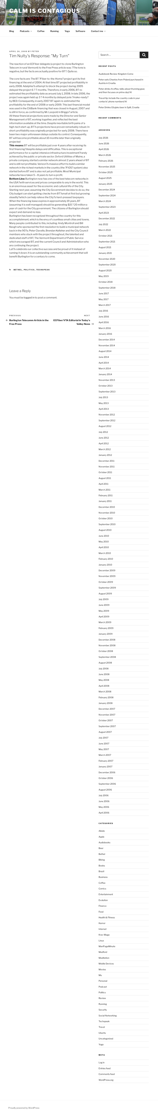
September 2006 (107, 783)
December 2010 (107, 507)
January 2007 (105, 766)
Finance (102, 906)
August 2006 (105, 789)
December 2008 (107, 639)
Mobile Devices (106, 963)
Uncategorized (106, 1038)
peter (35, 51)
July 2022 (103, 224)
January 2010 (105, 564)
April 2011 (103, 484)
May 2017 (103, 299)
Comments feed (107, 1074)
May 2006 (104, 807)
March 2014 (105, 368)
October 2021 (105, 235)
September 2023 (107, 207)
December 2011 (106, 461)
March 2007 (105, 755)
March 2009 (105, 622)
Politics (29, 270)
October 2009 (106, 582)
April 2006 (104, 812)
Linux (101, 940)
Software (80, 31)
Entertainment (106, 894)
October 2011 (105, 472)
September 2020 (107, 264)
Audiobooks (104, 842)
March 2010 (105, 553)
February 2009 (106, 628)
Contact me (97, 31)
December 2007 (107, 708)
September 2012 (107, 420)
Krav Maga (104, 934)
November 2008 (107, 645)
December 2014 (107, 339)
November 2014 (107, 345)
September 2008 (107, 657)
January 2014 (105, 374)
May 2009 (104, 611)
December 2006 (107, 772)
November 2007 (107, 714)
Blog (11, 31)
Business (103, 877)
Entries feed (104, 1068)
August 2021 (105, 247)
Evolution (103, 900)
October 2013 (105, 385)
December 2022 (107, 218)
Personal (103, 981)
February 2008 (106, 697)
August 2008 (105, 662)
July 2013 (103, 397)
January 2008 (105, 703)
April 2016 (104, 322)
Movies (102, 969)
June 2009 (104, 605)
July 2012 (103, 432)
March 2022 (105, 230)
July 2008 (103, 668)
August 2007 (105, 732)
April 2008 (104, 685)
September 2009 (107, 587)
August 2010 (105, 530)
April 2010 (104, 547)
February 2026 (106, 160)
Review (102, 998)
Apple (101, 836)
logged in (29, 297)
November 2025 (107, 166)
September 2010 (107, 524)
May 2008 (104, 680)
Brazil (101, 871)
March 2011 (104, 489)
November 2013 (107, 380)
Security (103, 1009)
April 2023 (104, 212)
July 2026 (103, 137)
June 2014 (104, 357)
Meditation (104, 958)
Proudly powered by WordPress (23, 1108)
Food (101, 911)
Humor (102, 923)
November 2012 (107, 414)
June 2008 (104, 674)
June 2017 (104, 293)
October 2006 (106, 778)
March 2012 (105, 449)
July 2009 (103, 599)
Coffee (40, 31)
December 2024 (107, 189)
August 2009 (105, 593)
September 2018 (107, 287)
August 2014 (105, 351)
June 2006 (104, 801)
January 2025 (105, 184)
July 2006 (103, 795)
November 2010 (107, 512)
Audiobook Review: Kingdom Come (116, 74)
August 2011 (105, 478)
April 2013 (104, 409)
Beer (101, 848)
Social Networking (108, 1015)
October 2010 (106, 518)
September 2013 (107, 391)
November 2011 (107, 466)
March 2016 (105, 328)
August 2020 (105, 270)
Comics (102, 888)
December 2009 (107, 570)
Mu (100, 975)
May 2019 (104, 276)
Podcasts (24, 31)
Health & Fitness (107, 917)
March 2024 (105, 201)
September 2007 (107, 726)
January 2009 (105, 633)
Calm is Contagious (44, 10)
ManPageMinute (107, 946)
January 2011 (105, 501)
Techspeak (43, 270)
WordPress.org (106, 1080)
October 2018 (105, 282)
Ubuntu (102, 1033)
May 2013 (104, 403)
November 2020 (107, 259)
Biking (102, 859)
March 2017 (105, 305)
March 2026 (105, 155)
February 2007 (106, 760)
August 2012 (105, 426)
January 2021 (105, 253)
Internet (102, 929)
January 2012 (105, 455)
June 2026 (104, 143)
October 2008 (106, 651)
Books (102, 865)
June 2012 (104, 437)
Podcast (103, 986)
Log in (101, 1062)
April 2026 (104, 149)
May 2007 (104, 749)
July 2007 (103, 737)
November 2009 (107, 576)
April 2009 (104, 616)
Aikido (102, 831)
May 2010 (104, 541)
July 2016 (103, 310)
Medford (103, 952)
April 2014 (104, 362)
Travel (102, 1027)
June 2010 (104, 536)
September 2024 (107, 195)
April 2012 (104, 443)
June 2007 (104, 743)
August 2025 (105, 178)
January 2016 (105, 334)
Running (54, 31)
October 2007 (106, 720)
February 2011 (106, 495)
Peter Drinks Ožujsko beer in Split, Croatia (119, 107)
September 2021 (107, 241)
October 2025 (106, 172)
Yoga (67, 31)
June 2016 (104, 316)
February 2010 (106, 559)
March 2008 (105, 691)
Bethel (18, 270)
